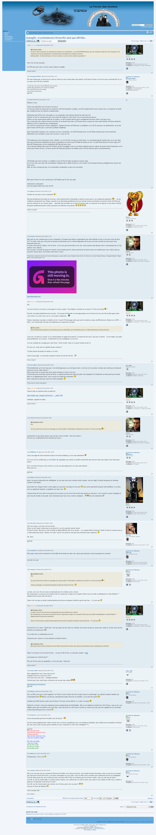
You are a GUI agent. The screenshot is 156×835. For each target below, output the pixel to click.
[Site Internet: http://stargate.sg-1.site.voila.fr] (127, 93)
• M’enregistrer (8, 38)
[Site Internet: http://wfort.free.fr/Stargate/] (127, 585)
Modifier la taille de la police (151, 32)
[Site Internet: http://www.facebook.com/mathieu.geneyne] (127, 230)
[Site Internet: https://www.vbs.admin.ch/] (127, 517)
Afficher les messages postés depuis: (73, 798)
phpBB (82, 824)
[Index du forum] (78, 29)
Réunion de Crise (48, 33)
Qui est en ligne (31, 812)
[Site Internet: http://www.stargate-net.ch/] (127, 68)
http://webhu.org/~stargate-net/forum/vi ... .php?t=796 (45, 395)
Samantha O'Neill (35, 76)
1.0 (91, 829)
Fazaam (32, 569)
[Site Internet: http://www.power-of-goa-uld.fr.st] (127, 684)
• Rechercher (8, 36)
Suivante (150, 798)
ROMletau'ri (33, 452)
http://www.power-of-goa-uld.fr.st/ (36, 684)
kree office (33, 365)
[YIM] (130, 585)
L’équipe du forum (101, 821)
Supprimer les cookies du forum (116, 821)
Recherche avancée (147, 26)
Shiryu (32, 691)
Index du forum (33, 33)
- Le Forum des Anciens (97, 828)
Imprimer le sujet (147, 32)
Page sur (143, 41)
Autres (40, 33)
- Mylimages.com (96, 827)
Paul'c (32, 477)
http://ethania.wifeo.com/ (34, 296)
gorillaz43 (33, 45)
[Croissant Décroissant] (112, 798)
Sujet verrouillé (30, 40)
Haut (152, 72)
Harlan (32, 191)
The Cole (32, 523)
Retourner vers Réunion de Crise (36, 806)
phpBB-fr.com (93, 826)
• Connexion (8, 40)
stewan (32, 770)
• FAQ (6, 34)
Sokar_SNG (33, 670)
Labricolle (33, 550)
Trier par (96, 798)
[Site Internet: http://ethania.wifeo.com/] (127, 264)
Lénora (32, 236)
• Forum (6, 33)
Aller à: (122, 806)
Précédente (30, 798)
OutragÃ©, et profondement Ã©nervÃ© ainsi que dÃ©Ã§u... (56, 38)
